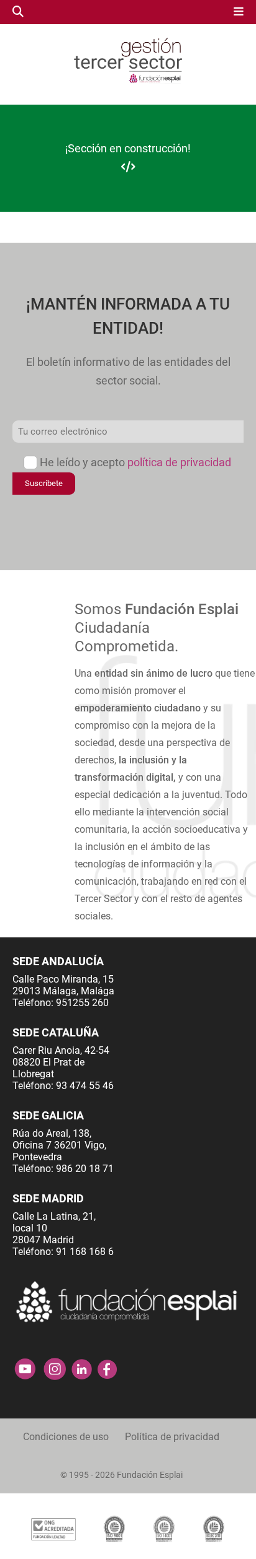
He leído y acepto (135, 462)
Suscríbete (44, 483)
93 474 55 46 (85, 1086)
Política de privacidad (172, 1437)
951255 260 (82, 1003)
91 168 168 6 (85, 1251)
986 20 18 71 (85, 1169)
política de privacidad (179, 462)
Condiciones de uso (66, 1437)
